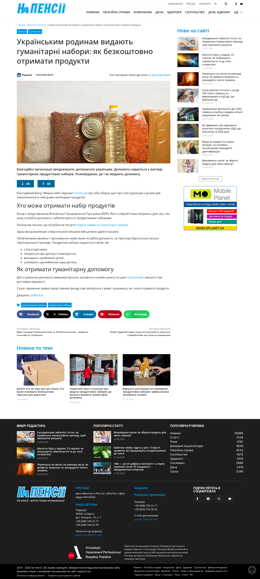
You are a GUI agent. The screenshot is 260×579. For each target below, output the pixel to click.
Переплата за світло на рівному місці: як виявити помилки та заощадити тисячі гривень (221, 77)
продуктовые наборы (60, 305)
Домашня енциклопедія (147, 570)
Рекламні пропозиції (149, 495)
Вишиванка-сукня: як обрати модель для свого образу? (220, 162)
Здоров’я (174, 12)
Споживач (167, 574)
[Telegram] (208, 499)
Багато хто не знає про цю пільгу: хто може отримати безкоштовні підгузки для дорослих (40, 391)
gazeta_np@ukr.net (145, 519)
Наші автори (175, 4)
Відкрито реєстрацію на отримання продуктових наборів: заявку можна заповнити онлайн (146, 391)
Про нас (191, 4)
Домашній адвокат (218, 567)
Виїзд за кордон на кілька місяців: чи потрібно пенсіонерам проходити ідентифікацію (218, 146)
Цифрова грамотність (216, 570)
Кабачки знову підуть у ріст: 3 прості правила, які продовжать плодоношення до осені (140, 450)
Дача (159, 12)
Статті (185, 574)
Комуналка (143, 12)
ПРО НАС (82, 488)
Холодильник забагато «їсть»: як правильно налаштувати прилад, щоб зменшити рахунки (222, 41)
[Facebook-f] (236, 4)
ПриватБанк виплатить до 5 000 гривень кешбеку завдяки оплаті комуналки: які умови (222, 112)
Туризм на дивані (143, 574)
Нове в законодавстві (192, 570)
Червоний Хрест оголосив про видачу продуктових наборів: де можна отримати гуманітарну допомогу (90, 393)
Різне (177, 574)
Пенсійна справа (116, 12)
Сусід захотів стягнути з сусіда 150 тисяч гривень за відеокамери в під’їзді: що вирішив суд (220, 94)
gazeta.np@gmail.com (89, 535)
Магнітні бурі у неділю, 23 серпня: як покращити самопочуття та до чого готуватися (218, 59)
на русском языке (159, 75)
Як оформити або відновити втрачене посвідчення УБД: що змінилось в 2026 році (221, 128)
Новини (92, 12)
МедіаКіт (141, 488)
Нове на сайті (193, 31)
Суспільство (195, 12)
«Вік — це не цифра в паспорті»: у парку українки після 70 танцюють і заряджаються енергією (139, 466)
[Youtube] (241, 4)
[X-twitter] (219, 499)
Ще (236, 12)
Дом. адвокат (219, 12)
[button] (29, 314)
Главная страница (26, 24)
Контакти (204, 4)
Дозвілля (166, 570)
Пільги (175, 570)
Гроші (158, 574)
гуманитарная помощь (34, 305)
